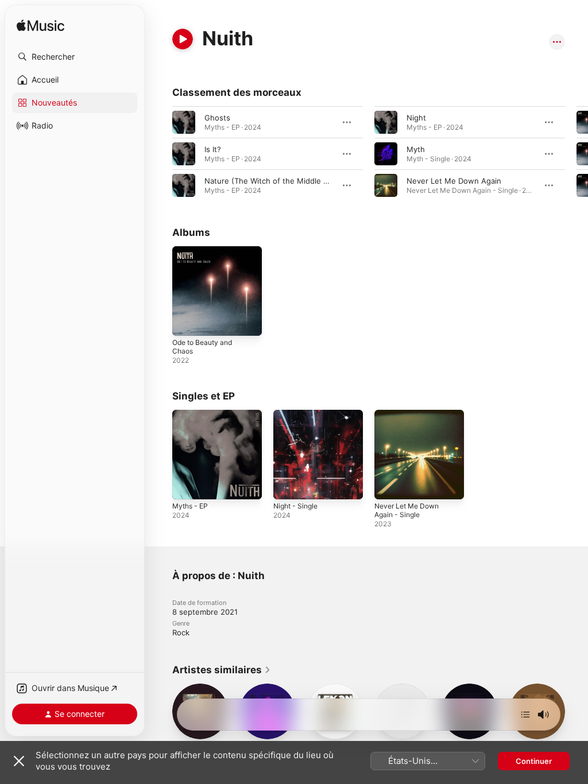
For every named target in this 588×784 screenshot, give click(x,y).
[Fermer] (19, 761)
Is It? (212, 149)
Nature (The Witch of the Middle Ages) (274, 180)
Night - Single (295, 506)
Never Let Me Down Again (454, 180)
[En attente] (525, 715)
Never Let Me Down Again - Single (406, 510)
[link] (221, 669)
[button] (75, 57)
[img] (40, 26)
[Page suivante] (576, 154)
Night (416, 117)
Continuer (534, 761)
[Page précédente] (161, 154)
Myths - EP (190, 506)
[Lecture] (182, 39)
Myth (416, 149)
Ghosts (217, 117)
